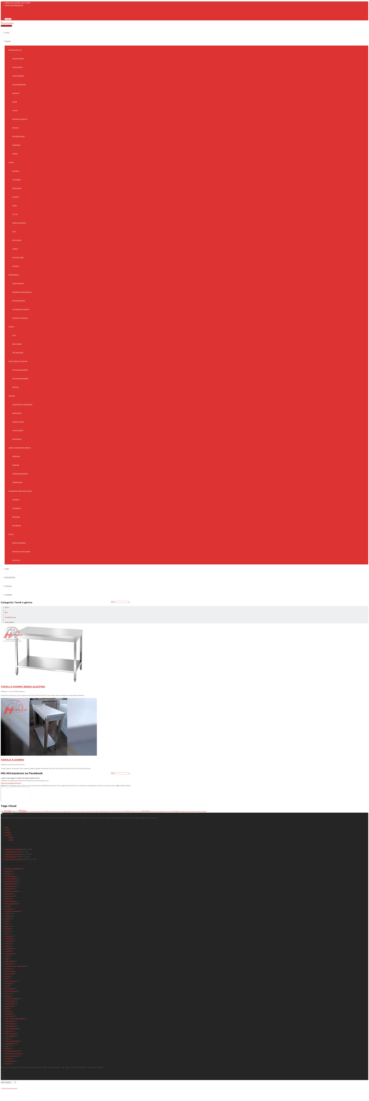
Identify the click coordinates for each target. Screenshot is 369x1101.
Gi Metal (88, 811)
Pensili (14, 102)
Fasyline (69, 811)
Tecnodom (175, 811)
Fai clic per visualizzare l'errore (11, 783)
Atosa (22, 811)
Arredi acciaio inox (15, 50)
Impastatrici (16, 508)
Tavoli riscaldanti (18, 76)
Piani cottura (16, 240)
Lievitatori (15, 499)
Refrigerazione (13, 275)
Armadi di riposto (18, 136)
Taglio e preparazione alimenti (19, 448)
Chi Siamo (8, 586)
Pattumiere (8, 983)
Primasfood (133, 811)
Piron (127, 811)
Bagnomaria (16, 188)
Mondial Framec (107, 811)
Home (7, 32)
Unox (189, 811)
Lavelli (7, 956)
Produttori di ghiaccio (20, 318)
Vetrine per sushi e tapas (21, 551)
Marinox (98, 811)
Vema (192, 811)
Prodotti (8, 41)
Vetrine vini (16, 560)
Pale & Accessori (10, 981)
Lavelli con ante (18, 422)
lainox (93, 811)
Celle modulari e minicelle (17, 361)
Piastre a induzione (19, 223)
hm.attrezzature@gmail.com (14, 5)
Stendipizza (16, 525)
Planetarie (16, 517)
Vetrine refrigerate (19, 543)
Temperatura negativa (20, 378)
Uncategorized (9, 1043)
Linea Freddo (9, 971)
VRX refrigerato (17, 352)
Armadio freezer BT (11, 881)
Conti (46, 811)
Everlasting (64, 811)
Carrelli (14, 110)
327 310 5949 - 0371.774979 (17, 3)
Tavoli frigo (8, 1031)
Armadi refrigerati (18, 301)
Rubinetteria (16, 439)
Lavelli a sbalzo (17, 430)
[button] (9, 1088)
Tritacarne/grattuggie (20, 473)
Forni (14, 231)
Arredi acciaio (9, 889)
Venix (196, 811)
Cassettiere (16, 145)
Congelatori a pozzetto (20, 309)
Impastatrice (9, 936)
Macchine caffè (18, 257)
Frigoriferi (8, 928)
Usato (7, 569)
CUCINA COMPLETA (11, 852)
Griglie (14, 205)
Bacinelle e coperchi (19, 119)
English (10, 840)
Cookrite (51, 811)
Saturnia (156, 811)
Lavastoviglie (9, 953)
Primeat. (138, 811)
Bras (36, 811)
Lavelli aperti (17, 413)
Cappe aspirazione (19, 84)
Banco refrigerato (10, 901)
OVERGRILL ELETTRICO (13, 854)
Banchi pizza (17, 344)
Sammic (152, 811)
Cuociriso (8, 918)
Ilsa (91, 811)
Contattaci (8, 19)
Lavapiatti (8, 951)
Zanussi (204, 811)
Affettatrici (16, 456)
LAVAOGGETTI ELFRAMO (13, 849)
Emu (60, 811)
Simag (160, 811)
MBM (101, 811)
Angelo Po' (15, 811)
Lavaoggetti (9, 948)
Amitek (7, 810)
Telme (186, 811)
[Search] (129, 602)
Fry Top (15, 214)
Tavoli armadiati (18, 58)
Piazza (123, 811)
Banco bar (8, 898)
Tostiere (15, 249)
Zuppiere (15, 266)
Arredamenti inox (10, 886)
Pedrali (120, 811)
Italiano (10, 837)
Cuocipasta (16, 179)
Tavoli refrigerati (18, 283)
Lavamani (15, 93)
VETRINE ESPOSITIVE (12, 1051)
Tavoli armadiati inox (11, 1028)
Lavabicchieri (9, 941)
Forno (80, 811)
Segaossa (15, 465)
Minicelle (15, 387)
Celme (42, 811)
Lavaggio (11, 396)
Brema (39, 811)
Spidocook (165, 811)
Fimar (73, 811)
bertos (32, 811)
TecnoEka (182, 811)
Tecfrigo (170, 811)
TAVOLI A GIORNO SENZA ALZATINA (23, 686)
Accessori (15, 171)
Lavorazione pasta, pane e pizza (20, 491)
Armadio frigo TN (10, 884)
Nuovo (7, 978)
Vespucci (200, 811)
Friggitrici (15, 197)
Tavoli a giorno (17, 67)
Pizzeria (11, 326)
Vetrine (11, 534)
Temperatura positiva (20, 370)
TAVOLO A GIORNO (12, 759)
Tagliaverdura (17, 482)
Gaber (83, 811)
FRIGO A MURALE (10, 857)
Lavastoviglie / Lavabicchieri (22, 404)
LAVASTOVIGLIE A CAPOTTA (14, 859)
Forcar (76, 811)
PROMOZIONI (10, 577)
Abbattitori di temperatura (22, 292)
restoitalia (145, 811)
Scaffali (14, 154)
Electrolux (56, 811)
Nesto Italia (115, 811)
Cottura (11, 162)
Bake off (29, 811)
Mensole (15, 128)
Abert (2, 811)
